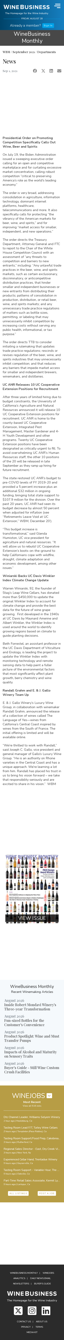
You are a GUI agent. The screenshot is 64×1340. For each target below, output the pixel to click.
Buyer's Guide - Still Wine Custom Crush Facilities (31, 1069)
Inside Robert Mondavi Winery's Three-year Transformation (30, 1006)
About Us (41, 1321)
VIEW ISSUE (32, 918)
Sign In (48, 25)
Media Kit (32, 1332)
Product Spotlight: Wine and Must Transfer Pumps (31, 1038)
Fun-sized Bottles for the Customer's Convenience (24, 1022)
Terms (39, 1327)
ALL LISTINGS (18, 1193)
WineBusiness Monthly (32, 37)
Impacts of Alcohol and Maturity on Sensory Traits (30, 1053)
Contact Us (24, 1321)
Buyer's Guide (42, 1283)
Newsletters (21, 1283)
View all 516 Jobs (32, 1105)
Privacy (26, 1327)
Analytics (19, 1278)
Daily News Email (40, 1278)
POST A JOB (47, 1193)
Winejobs (48, 1273)
